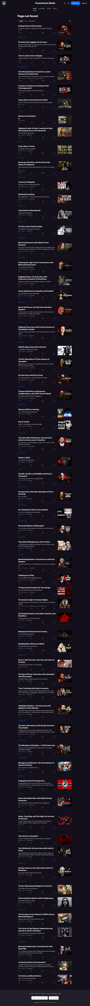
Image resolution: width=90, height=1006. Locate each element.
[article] (45, 29)
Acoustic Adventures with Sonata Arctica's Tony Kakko (36, 727)
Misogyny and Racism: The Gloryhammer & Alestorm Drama (36, 764)
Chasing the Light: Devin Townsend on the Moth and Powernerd (36, 264)
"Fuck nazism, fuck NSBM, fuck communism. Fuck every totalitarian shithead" (35, 748)
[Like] (19, 189)
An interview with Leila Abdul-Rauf (28, 293)
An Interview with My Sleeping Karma (29, 578)
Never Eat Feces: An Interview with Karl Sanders (35, 308)
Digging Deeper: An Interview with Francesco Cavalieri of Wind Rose (32, 278)
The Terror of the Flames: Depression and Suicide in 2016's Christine (35, 929)
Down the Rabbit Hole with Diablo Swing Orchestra (35, 799)
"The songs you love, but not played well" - (31, 478)
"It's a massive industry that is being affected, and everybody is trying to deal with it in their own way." (36, 952)
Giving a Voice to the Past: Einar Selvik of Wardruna (35, 869)
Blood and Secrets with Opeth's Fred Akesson (33, 244)
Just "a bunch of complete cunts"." (28, 767)
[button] (35, 8)
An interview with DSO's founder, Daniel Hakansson (33, 803)
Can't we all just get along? (26, 133)
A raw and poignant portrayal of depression (31, 933)
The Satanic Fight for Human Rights (33, 600)
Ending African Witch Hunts (30, 26)
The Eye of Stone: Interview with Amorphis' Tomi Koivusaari (36, 675)
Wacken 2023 (24, 458)
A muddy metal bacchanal (26, 460)
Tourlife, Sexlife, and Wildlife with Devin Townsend (35, 475)
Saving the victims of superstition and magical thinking (35, 28)
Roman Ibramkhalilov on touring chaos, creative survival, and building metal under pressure (37, 45)
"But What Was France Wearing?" (28, 888)
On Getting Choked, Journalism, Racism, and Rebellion (36, 615)
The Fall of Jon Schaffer (28, 836)
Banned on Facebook (27, 116)
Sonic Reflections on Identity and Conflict (36, 291)
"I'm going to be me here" (26, 267)
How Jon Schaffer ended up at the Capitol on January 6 (34, 838)
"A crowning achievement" (26, 634)
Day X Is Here (23, 422)
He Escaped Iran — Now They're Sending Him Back (33, 197)
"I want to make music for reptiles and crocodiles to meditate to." (36, 565)
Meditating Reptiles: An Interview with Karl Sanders (36, 560)
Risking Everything (26, 194)
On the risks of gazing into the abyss (29, 512)
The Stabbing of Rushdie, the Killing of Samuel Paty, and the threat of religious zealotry (36, 545)
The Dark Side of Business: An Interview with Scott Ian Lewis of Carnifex (35, 439)
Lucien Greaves (39, 78)
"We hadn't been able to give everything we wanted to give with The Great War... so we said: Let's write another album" (36, 711)
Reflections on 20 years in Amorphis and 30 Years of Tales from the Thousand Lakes (35, 365)
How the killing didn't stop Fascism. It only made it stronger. (36, 76)
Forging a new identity (25, 213)
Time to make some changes (30, 56)
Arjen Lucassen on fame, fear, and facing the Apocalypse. (35, 102)
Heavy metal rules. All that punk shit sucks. (31, 919)
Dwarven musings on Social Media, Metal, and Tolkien (34, 281)
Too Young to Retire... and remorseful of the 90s (32, 378)
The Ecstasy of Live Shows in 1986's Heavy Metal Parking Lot (36, 915)
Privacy (43, 993)
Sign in (84, 3)
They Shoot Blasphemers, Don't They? (34, 542)
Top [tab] (26, 21)
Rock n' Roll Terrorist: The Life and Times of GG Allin (36, 661)
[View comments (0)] (31, 33)
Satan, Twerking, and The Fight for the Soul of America (36, 817)
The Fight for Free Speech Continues (29, 229)
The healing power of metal (26, 901)
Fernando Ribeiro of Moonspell (31, 526)
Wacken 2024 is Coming (28, 409)
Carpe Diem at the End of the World (33, 100)
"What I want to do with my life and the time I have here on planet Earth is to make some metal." (36, 313)
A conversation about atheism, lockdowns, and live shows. (36, 528)
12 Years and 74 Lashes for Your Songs (34, 588)
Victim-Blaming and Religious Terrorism (35, 886)
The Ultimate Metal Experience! (27, 412)
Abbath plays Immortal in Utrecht (32, 347)
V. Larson (31, 251)
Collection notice (56, 993)
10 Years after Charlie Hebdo (30, 226)
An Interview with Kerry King (30, 375)
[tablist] (27, 21)
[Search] (64, 3)
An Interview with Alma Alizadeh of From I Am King (35, 493)
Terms (48, 993)
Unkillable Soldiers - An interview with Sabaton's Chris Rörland (34, 707)
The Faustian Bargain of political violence (30, 90)
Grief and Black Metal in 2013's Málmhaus (35, 898)
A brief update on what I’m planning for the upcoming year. (36, 58)
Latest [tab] (21, 21)
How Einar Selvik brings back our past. (29, 873)
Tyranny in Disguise (26, 182)
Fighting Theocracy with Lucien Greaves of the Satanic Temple (36, 328)
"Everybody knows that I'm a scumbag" (30, 665)
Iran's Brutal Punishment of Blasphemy (30, 590)
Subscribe (75, 3)
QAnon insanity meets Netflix (27, 978)
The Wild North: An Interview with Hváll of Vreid (36, 849)
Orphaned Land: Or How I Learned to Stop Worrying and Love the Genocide (35, 129)
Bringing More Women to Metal (31, 644)
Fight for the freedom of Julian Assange (30, 424)
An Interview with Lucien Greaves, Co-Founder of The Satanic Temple (36, 603)
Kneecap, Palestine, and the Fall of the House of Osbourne (34, 163)
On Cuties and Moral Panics (29, 976)
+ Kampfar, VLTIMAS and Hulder (28, 349)
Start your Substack (40, 998)
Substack (36, 1002)
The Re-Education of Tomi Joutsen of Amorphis (33, 360)
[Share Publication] (68, 3)
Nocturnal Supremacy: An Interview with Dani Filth (35, 947)
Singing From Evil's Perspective (31, 781)
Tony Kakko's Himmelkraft (29, 210)
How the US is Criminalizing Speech (29, 184)
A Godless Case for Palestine (26, 149)
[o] (64, 29)
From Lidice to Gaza (26, 146)
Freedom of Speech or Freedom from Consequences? (33, 87)
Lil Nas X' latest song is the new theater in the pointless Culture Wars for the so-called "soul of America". (34, 822)
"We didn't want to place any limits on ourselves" (33, 679)
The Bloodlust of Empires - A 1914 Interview (36, 745)
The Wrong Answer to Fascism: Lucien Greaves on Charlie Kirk (34, 73)
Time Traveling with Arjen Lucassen (33, 688)
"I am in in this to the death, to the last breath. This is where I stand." (36, 332)
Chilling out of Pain (26, 575)
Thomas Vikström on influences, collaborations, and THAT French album (34, 392)
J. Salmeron (29, 78)
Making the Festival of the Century (32, 632)
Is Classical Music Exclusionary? (32, 962)
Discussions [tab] (31, 21)
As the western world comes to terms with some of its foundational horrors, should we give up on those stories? (35, 784)
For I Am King (22, 496)
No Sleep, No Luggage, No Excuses (32, 42)
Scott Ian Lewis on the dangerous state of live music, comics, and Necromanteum (36, 443)
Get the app (53, 998)
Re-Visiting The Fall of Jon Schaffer (33, 510)
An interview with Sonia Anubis (27, 646)
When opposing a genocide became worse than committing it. (36, 168)
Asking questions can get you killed (29, 618)
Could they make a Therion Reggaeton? (30, 396)
